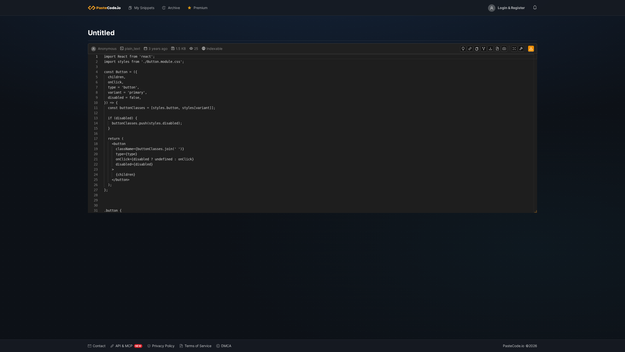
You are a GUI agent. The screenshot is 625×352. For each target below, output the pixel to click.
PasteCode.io (513, 346)
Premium (201, 8)
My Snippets (144, 8)
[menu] (312, 8)
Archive (174, 8)
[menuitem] (106, 8)
